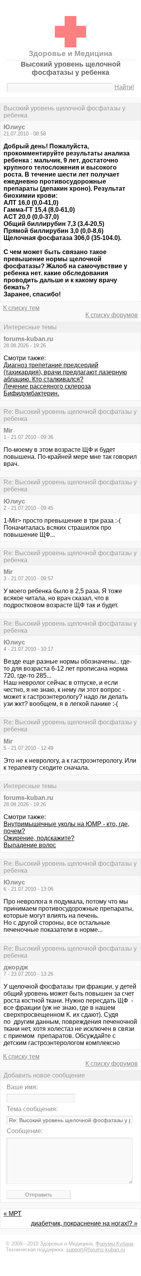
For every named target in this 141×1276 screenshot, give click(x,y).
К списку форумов (111, 315)
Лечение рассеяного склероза (47, 386)
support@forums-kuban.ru (95, 1250)
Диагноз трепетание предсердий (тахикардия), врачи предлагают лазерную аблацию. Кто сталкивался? (65, 372)
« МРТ (13, 1213)
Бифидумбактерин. (31, 393)
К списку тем (21, 308)
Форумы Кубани (114, 1244)
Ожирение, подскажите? (39, 838)
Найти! (124, 87)
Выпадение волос (30, 845)
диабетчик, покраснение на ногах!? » (84, 1223)
